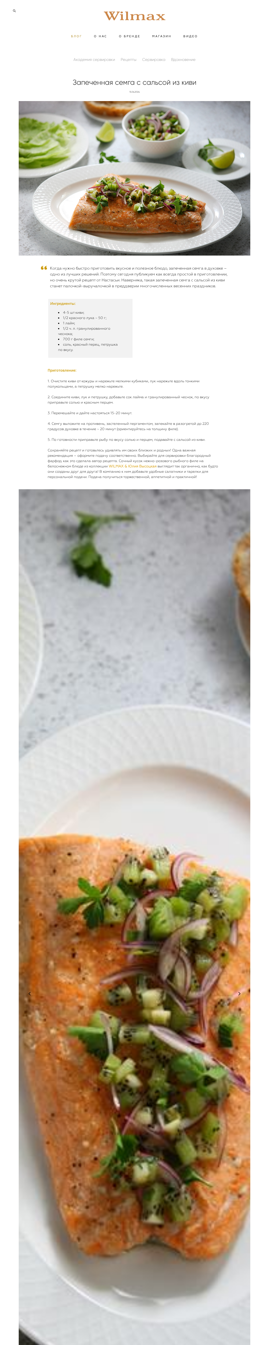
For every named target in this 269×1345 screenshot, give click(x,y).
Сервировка (154, 59)
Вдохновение (183, 59)
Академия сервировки (94, 59)
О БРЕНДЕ (129, 36)
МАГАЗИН (162, 36)
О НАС (100, 36)
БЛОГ (76, 36)
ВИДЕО (190, 36)
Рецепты (129, 59)
